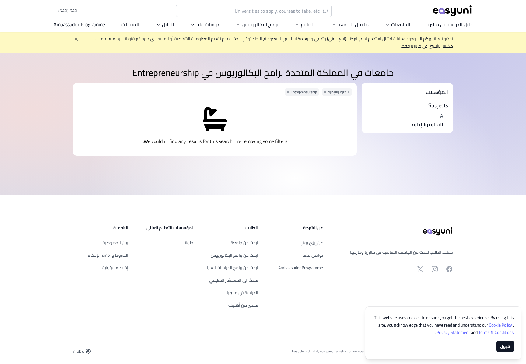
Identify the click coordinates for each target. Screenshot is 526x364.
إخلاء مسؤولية (115, 268)
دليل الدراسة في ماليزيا (449, 24)
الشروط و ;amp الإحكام (108, 255)
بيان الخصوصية (115, 243)
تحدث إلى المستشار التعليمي (233, 280)
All (443, 116)
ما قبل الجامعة (353, 24)
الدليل (168, 24)
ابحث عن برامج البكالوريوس (234, 255)
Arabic (78, 351)
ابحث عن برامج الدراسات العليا (232, 268)
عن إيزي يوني (311, 243)
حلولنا (188, 243)
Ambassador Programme (79, 24)
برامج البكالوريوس (260, 24)
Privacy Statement (454, 332)
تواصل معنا (313, 255)
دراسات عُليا (207, 24)
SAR (67, 11)
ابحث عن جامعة (244, 243)
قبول (505, 346)
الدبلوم (308, 24)
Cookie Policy (501, 325)
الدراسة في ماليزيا (242, 293)
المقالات (130, 24)
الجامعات (400, 24)
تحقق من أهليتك (243, 305)
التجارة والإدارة (427, 124)
